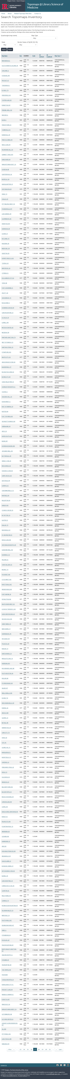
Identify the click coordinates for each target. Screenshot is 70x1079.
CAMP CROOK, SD (7, 475)
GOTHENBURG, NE (7, 1014)
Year (20, 55)
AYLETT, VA (5, 293)
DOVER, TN (5, 698)
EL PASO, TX (5, 90)
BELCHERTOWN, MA (7, 787)
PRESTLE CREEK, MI (7, 140)
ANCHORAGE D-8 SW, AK (8, 362)
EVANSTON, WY (6, 105)
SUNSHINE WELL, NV (7, 550)
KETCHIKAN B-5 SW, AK (8, 871)
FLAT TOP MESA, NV (7, 416)
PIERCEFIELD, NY (6, 95)
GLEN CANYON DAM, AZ (8, 614)
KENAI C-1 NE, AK (6, 461)
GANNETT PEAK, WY (7, 154)
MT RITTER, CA (6, 515)
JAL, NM (4, 1029)
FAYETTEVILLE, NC (7, 584)
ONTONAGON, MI (6, 189)
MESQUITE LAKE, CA (7, 658)
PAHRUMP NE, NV (6, 965)
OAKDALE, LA (5, 762)
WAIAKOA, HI (5, 782)
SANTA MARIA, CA (7, 653)
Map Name (4, 55)
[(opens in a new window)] (57, 1065)
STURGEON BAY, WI (7, 683)
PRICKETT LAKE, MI (7, 989)
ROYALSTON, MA (6, 599)
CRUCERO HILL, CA (7, 396)
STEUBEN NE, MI (6, 935)
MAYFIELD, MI (5, 495)
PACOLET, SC (5, 80)
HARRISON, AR (6, 228)
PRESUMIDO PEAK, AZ (8, 767)
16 (31, 1049)
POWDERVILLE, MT (7, 209)
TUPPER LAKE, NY (7, 100)
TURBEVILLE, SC (6, 130)
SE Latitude (41, 55)
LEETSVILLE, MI (6, 480)
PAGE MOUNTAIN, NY (7, 945)
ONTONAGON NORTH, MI (9, 545)
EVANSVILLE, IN (6, 135)
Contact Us (37, 13)
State (3, 42)
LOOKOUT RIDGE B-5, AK (9, 609)
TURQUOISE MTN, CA (8, 979)
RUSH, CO (4, 772)
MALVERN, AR (5, 243)
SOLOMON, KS (6, 777)
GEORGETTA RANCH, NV (8, 421)
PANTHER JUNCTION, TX (9, 337)
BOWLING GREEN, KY (7, 866)
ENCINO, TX (5, 569)
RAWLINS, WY (5, 1044)
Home (3, 13)
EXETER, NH (5, 411)
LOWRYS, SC (5, 485)
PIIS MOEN (5, 974)
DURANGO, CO (6, 555)
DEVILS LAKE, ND (6, 540)
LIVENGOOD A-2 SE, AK (8, 885)
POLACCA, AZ (5, 643)
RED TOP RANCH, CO (7, 342)
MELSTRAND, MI (6, 895)
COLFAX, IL (5, 391)
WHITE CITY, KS (6, 357)
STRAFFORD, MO (6, 352)
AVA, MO (4, 846)
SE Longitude (49, 55)
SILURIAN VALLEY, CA (7, 910)
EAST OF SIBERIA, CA (7, 406)
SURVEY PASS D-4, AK (8, 258)
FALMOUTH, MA (6, 821)
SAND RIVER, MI (6, 159)
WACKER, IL (5, 115)
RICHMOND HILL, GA (7, 149)
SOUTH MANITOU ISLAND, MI (10, 65)
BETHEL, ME (5, 722)
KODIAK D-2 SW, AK (7, 470)
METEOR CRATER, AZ (7, 327)
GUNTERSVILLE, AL (7, 174)
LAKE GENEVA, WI (6, 214)
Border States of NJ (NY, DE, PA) (28, 42)
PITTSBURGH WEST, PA (8, 204)
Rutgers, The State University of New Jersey (16, 1070)
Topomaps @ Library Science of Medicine (45, 6)
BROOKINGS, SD (6, 466)
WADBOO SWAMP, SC (8, 994)
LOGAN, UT (5, 233)
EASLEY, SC (5, 816)
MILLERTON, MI (6, 500)
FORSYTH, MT (6, 999)
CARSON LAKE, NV (7, 802)
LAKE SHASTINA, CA (7, 881)
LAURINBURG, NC (6, 219)
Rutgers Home (11, 1)
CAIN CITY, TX (6, 732)
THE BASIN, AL (6, 85)
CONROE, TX (5, 900)
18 (39, 1049)
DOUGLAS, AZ (5, 940)
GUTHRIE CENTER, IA (7, 1019)
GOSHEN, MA (5, 836)
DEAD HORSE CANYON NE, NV (10, 811)
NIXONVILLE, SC (6, 530)
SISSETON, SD (5, 253)
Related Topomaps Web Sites (23, 13)
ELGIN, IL (4, 120)
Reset (10, 49)
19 (42, 1049)
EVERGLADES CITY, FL (7, 984)
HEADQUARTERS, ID (7, 184)
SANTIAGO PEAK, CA (7, 347)
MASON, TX (5, 648)
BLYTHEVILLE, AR (6, 456)
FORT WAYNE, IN (6, 594)
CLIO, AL (4, 742)
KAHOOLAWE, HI (6, 861)
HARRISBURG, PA (6, 634)
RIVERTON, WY (6, 223)
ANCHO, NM (5, 713)
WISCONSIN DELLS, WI (8, 703)
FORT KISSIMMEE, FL (7, 288)
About (10, 13)
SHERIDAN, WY (6, 663)
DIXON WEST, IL (6, 401)
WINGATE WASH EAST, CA (9, 164)
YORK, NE (4, 283)
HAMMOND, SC (6, 841)
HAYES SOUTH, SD (7, 436)
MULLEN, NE (5, 678)
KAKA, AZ (4, 737)
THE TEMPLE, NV (6, 970)
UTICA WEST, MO (6, 579)
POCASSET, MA (6, 574)
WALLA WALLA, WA (7, 693)
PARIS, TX (4, 194)
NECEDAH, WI (5, 332)
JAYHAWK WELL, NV (7, 451)
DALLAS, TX (5, 525)
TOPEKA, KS (5, 263)
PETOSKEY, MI (6, 638)
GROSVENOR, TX (6, 298)
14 (24, 1049)
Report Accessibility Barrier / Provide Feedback (15, 1075)
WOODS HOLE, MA (7, 619)
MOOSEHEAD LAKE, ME (8, 668)
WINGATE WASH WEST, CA (9, 1009)
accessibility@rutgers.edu (53, 1074)
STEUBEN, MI (5, 960)
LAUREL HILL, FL (6, 747)
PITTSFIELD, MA (6, 1034)
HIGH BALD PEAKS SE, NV (9, 851)
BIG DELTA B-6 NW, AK (8, 372)
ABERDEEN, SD (6, 831)
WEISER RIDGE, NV (7, 589)
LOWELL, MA (5, 322)
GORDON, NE (5, 169)
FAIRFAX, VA (5, 708)
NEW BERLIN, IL (6, 60)
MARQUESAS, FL (6, 752)
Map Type (35, 35)
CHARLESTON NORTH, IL (8, 387)
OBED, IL (4, 930)
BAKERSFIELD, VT (6, 367)
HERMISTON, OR (6, 727)
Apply (4, 49)
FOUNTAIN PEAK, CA (7, 826)
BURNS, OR (5, 876)
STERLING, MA (6, 75)
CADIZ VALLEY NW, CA (8, 382)
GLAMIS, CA (5, 718)
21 (50, 1049)
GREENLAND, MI (6, 426)
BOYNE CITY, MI (6, 377)
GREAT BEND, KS (6, 624)
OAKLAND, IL (5, 70)
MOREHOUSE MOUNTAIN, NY (10, 905)
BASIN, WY (5, 441)
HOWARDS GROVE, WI (8, 307)
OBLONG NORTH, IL (7, 955)
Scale (33, 55)
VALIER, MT (5, 688)
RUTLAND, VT (5, 238)
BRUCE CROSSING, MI (8, 797)
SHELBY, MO (5, 505)
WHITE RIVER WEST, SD (8, 604)
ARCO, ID (4, 431)
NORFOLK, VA (5, 179)
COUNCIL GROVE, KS (7, 510)
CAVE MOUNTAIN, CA (7, 312)
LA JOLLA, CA (5, 317)
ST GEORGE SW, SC (7, 535)
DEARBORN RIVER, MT (8, 925)
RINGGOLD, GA (6, 1004)
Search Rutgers (21, 1)
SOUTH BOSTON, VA (7, 673)
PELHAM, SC (5, 559)
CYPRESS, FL (5, 273)
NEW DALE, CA (6, 915)
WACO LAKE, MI (6, 144)
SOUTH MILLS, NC (7, 920)
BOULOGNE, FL (6, 303)
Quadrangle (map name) (9, 35)
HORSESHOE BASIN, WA (8, 446)
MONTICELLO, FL (6, 757)
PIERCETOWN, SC (6, 125)
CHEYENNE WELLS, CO (8, 490)
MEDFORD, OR (6, 248)
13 (20, 1049)
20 (46, 1049)
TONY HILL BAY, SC (7, 564)
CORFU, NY (5, 806)
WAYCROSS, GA (6, 268)
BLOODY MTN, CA (7, 792)
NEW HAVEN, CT (6, 629)
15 (28, 1049)
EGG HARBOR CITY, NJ (8, 278)
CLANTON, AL (5, 890)
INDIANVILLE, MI (6, 856)
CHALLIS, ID (5, 199)
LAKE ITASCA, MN (6, 1039)
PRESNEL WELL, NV (7, 110)
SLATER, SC (5, 520)
